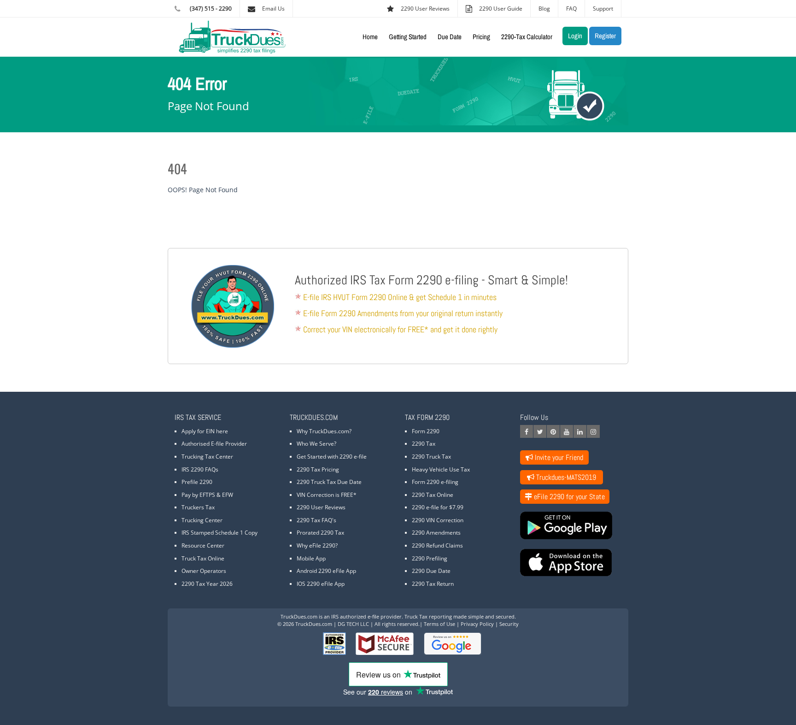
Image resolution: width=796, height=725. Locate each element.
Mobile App (311, 558)
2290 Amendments (436, 532)
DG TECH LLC (353, 623)
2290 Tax (423, 444)
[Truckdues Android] (570, 525)
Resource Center (202, 545)
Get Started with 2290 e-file (332, 456)
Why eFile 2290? (317, 545)
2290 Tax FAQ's (316, 520)
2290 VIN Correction (437, 520)
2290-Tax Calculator (526, 36)
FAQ (571, 8)
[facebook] (526, 431)
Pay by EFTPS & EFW (207, 495)
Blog (544, 8)
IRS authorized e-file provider (366, 616)
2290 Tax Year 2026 (207, 584)
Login (575, 36)
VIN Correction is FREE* (327, 495)
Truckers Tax (198, 507)
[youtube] (566, 431)
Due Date (450, 36)
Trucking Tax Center (207, 456)
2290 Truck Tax (431, 456)
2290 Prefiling (429, 558)
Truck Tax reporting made (435, 616)
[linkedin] (580, 431)
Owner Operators (203, 571)
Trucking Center (201, 520)
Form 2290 (425, 431)
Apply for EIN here (204, 431)
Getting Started (408, 36)
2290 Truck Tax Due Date (329, 482)
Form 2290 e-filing (435, 482)
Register (605, 36)
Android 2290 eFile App (326, 571)
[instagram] (593, 431)
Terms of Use (439, 623)
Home (370, 36)
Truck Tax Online (202, 558)
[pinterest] (553, 431)
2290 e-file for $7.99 (437, 507)
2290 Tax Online (432, 495)
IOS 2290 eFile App (321, 584)
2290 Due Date (431, 571)
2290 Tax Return (433, 584)
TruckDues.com (299, 616)
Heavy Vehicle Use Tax (441, 469)
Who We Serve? (316, 444)
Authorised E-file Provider (214, 444)
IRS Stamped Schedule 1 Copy (219, 532)
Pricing (481, 36)
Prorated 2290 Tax (320, 532)
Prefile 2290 (196, 482)
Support (603, 8)
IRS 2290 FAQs (199, 469)
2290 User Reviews (321, 507)
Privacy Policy (477, 623)
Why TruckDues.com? (324, 431)
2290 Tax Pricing (318, 469)
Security (509, 623)
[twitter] (539, 431)
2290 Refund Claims (437, 545)
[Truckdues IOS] (570, 562)
